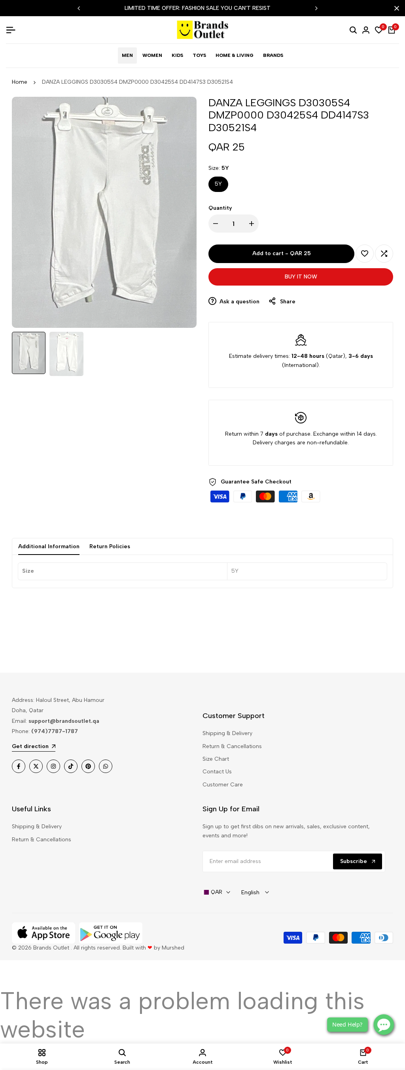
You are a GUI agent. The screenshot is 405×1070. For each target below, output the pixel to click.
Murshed (173, 947)
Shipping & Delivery (227, 733)
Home (19, 82)
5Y (218, 184)
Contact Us (217, 771)
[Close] (395, 8)
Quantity (220, 208)
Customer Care (222, 784)
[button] (365, 253)
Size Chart (215, 759)
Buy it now (301, 276)
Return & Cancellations (232, 746)
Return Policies (109, 546)
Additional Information (48, 546)
